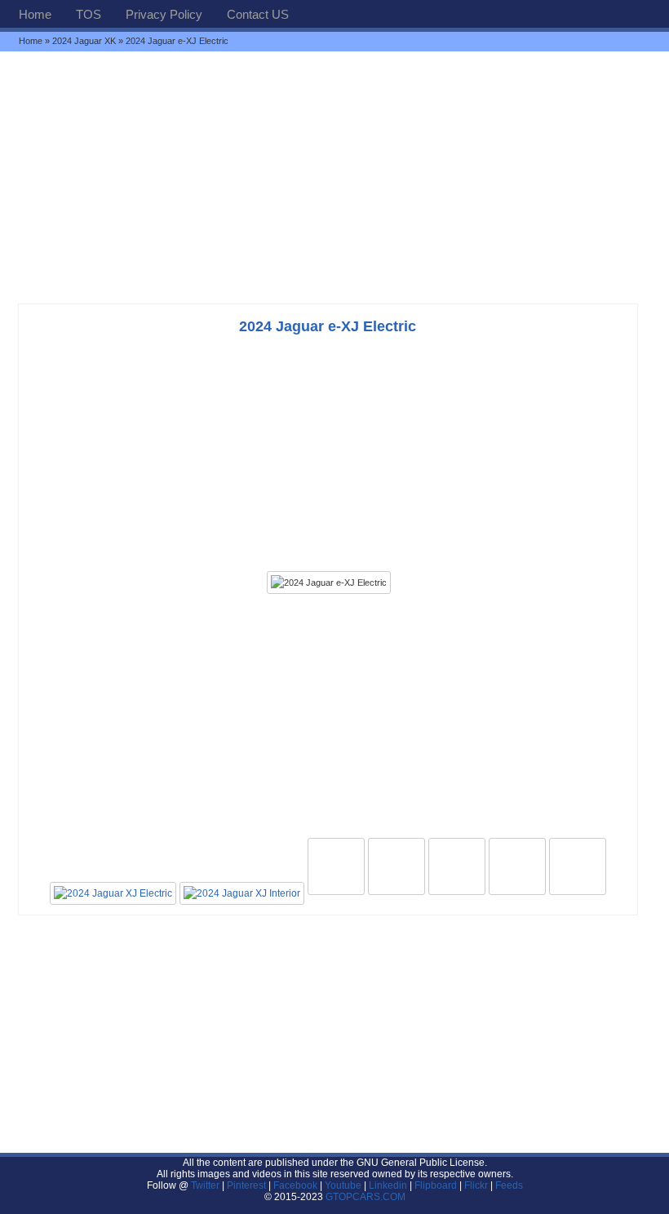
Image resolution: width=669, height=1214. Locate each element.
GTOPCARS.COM (365, 1197)
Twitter (206, 1185)
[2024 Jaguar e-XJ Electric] (328, 582)
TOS (88, 14)
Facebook (295, 1185)
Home (35, 14)
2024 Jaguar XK (84, 41)
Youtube (343, 1185)
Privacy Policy (164, 14)
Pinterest (246, 1185)
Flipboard (435, 1185)
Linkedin (388, 1185)
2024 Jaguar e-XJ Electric (327, 326)
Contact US (258, 14)
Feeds (509, 1185)
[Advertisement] (334, 177)
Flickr (476, 1185)
